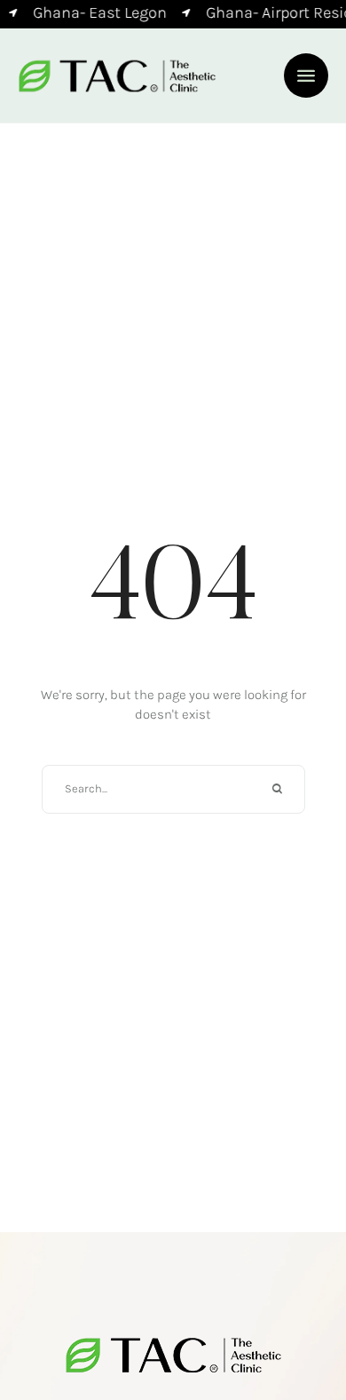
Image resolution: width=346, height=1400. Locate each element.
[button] (306, 75)
